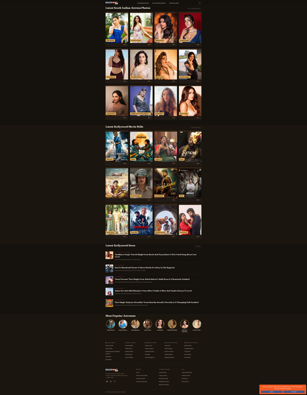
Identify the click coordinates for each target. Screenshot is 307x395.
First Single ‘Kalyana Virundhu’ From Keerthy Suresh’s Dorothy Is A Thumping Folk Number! (157, 302)
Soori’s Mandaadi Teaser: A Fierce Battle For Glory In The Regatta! (145, 268)
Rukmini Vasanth (149, 348)
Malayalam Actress (164, 381)
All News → (198, 246)
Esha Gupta (187, 357)
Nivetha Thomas (169, 351)
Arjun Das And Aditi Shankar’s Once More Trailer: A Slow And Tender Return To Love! (153, 291)
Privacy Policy (185, 381)
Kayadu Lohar (148, 345)
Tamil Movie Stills (174, 3)
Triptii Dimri (187, 351)
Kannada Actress (163, 378)
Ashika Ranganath (149, 357)
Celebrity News (186, 375)
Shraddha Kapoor (188, 348)
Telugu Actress (163, 375)
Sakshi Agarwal (168, 348)
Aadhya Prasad (168, 354)
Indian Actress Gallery (142, 375)
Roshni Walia (187, 354)
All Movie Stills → (196, 127)
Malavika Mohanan (169, 357)
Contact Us (185, 378)
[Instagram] (114, 381)
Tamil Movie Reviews (141, 381)
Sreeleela (147, 354)
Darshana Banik (129, 345)
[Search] (199, 3)
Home (137, 372)
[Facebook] (107, 381)
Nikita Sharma (187, 345)
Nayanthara (109, 359)
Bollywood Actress (164, 384)
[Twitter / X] (110, 381)
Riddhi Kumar (128, 348)
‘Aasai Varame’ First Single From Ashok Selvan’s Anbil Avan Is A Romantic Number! (152, 279)
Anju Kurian (167, 345)
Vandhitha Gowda (149, 351)
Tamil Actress (162, 372)
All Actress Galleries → (194, 8)
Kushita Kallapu (129, 357)
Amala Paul (108, 356)
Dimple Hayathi (109, 345)
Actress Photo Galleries (159, 3)
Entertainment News (143, 3)
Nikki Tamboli (109, 348)
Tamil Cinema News (187, 372)
